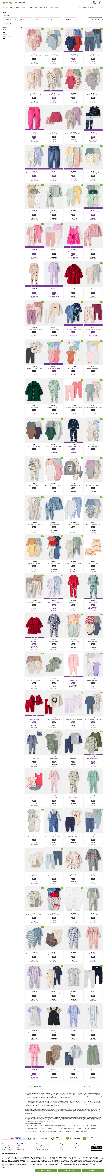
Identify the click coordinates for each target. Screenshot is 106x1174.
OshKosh (92, 1125)
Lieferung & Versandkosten (43, 1146)
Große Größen (36, 1128)
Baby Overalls (33, 1125)
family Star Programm (7, 1146)
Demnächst (78, 1148)
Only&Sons (61, 1131)
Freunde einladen (6, 1148)
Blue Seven (84, 1131)
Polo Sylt (27, 1131)
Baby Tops (85, 1125)
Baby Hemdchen (50, 1125)
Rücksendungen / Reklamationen (44, 1148)
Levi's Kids (79, 1128)
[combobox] (90, 7)
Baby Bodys (42, 1125)
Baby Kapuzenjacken (61, 1125)
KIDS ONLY (61, 1128)
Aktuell (77, 1146)
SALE (4, 39)
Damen (5, 32)
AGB (18, 1146)
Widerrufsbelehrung (22, 1148)
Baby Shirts (28, 1128)
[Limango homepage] (8, 3)
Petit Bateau (94, 1128)
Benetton (43, 1128)
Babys (5, 27)
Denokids (86, 1128)
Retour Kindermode (70, 1128)
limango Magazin (6, 1149)
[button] (100, 3)
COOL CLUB (71, 1125)
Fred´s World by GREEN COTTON (47, 1131)
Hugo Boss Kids (70, 1131)
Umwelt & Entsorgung (42, 1149)
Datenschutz (20, 1149)
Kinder (5, 30)
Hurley (77, 1131)
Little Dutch (34, 1131)
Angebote (62, 1146)
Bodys (26, 1125)
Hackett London (52, 1128)
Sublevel (79, 1125)
